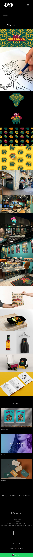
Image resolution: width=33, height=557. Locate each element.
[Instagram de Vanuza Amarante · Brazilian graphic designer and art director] (19, 543)
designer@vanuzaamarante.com (16, 523)
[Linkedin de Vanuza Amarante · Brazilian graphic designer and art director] (16, 543)
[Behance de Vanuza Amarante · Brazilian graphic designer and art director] (13, 543)
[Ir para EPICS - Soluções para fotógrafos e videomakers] (16, 548)
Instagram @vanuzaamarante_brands (16, 496)
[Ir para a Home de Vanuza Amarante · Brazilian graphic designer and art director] (8, 5)
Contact (16, 532)
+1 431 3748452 (16, 519)
